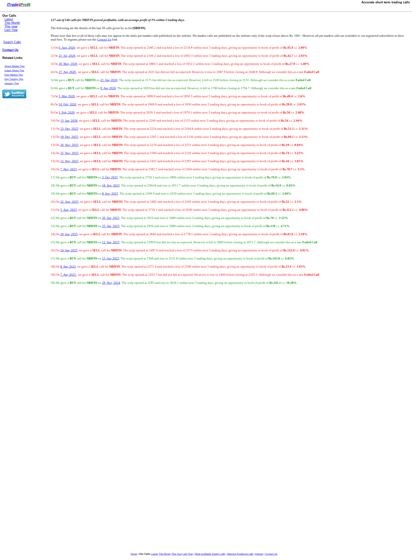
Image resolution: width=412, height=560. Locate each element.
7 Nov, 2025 (68, 169)
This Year (176, 554)
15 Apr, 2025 (110, 258)
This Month (12, 23)
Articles (259, 554)
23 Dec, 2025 (69, 128)
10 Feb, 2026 (67, 104)
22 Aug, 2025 (69, 201)
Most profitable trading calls (210, 554)
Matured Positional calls (240, 554)
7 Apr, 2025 (68, 274)
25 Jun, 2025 (110, 226)
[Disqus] (156, 357)
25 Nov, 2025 (69, 153)
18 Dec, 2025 (69, 137)
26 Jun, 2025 (110, 218)
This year (11, 26)
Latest (9, 19)
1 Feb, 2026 (67, 112)
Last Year (11, 30)
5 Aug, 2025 (68, 210)
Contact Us (10, 50)
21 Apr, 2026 (109, 80)
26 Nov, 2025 (69, 145)
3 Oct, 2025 (110, 177)
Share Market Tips (15, 66)
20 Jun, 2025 (69, 234)
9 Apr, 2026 (108, 88)
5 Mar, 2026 (67, 96)
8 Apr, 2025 (68, 266)
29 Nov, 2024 (111, 283)
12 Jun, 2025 (110, 242)
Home (134, 554)
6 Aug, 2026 (67, 47)
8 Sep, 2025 (110, 193)
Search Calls (12, 42)
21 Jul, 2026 (67, 55)
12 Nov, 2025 (69, 161)
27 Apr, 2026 (68, 72)
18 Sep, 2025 (111, 185)
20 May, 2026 (68, 64)
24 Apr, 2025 (68, 250)
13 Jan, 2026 (68, 120)
